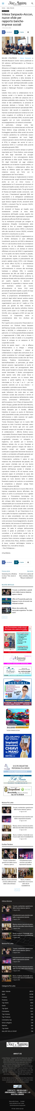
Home (3, 8)
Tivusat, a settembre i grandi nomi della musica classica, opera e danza (22, 592)
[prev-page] (3, 617)
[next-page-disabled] (6, 617)
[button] (3, 3)
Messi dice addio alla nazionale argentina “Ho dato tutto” (22, 610)
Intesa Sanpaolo (25, 58)
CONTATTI (11, 1090)
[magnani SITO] (18, 664)
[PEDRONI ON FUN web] (18, 676)
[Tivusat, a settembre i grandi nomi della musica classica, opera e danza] (6, 592)
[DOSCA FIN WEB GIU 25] (18, 705)
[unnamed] (18, 772)
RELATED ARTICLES (8, 585)
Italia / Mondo (10, 8)
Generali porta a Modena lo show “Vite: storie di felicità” (9, 576)
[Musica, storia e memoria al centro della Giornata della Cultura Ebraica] (6, 828)
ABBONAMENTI (10, 1092)
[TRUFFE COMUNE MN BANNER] (18, 652)
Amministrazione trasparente (17, 1105)
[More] (28, 32)
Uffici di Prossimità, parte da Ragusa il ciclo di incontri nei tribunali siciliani (22, 601)
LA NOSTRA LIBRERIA (20, 1093)
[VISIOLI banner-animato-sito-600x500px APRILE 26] (18, 757)
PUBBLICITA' (22, 1092)
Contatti (22, 1101)
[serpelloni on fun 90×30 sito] (18, 795)
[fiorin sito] (18, 783)
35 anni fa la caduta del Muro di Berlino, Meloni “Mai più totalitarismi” (26, 576)
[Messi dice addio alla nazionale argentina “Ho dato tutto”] (6, 610)
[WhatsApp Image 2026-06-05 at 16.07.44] (18, 731)
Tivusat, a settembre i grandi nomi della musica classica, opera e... (9, 862)
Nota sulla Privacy (13, 1101)
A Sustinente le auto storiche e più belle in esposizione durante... (25, 862)
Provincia (21, 858)
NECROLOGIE (22, 1090)
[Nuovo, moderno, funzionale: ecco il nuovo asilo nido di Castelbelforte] (6, 837)
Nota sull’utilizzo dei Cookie (17, 1103)
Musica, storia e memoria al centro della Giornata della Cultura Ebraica (9, 881)
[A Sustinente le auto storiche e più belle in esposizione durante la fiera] (6, 819)
